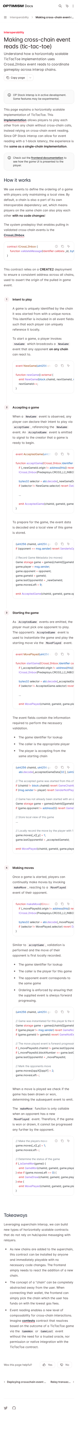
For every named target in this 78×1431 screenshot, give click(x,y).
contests (28, 1320)
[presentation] (39, 251)
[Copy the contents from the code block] (62, 246)
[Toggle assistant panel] (67, 6)
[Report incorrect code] (56, 246)
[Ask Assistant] (68, 246)
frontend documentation (47, 157)
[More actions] (73, 6)
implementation (15, 120)
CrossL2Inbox (14, 235)
